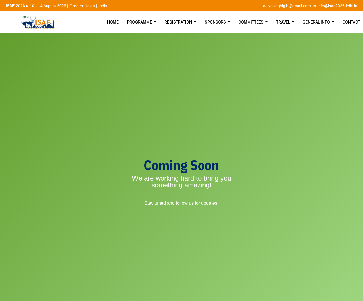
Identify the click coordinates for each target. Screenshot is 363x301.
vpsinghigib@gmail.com (289, 5)
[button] (141, 22)
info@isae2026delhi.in (337, 5)
